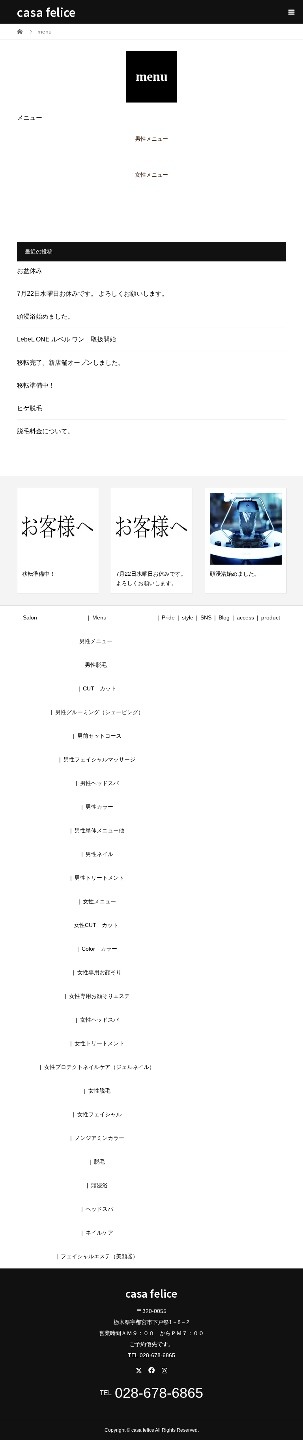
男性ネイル (99, 854)
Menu (99, 617)
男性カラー (99, 807)
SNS (205, 617)
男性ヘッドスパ (99, 783)
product (270, 617)
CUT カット (102, 688)
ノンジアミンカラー (99, 1138)
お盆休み (29, 270)
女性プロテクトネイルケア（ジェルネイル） (99, 1067)
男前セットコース (99, 736)
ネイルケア (99, 1232)
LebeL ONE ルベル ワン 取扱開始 (66, 339)
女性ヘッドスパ (99, 1020)
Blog (224, 617)
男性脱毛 (96, 665)
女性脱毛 (99, 1090)
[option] (58, 540)
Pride (168, 617)
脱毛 (99, 1161)
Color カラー (99, 949)
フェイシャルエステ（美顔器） (99, 1256)
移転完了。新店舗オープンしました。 (70, 362)
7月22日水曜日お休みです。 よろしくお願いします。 (92, 293)
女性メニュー (151, 175)
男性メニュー (151, 139)
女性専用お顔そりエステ (99, 996)
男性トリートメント (99, 878)
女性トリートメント (99, 1043)
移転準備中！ (36, 385)
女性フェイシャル (99, 1114)
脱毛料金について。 (45, 431)
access (245, 617)
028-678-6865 (159, 1393)
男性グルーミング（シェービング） (99, 712)
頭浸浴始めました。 (45, 316)
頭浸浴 (99, 1185)
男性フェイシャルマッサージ (99, 759)
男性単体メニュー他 (99, 830)
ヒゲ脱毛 (29, 408)
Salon (30, 617)
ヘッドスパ (99, 1209)
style (187, 617)
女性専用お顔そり (99, 972)
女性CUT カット (96, 925)
